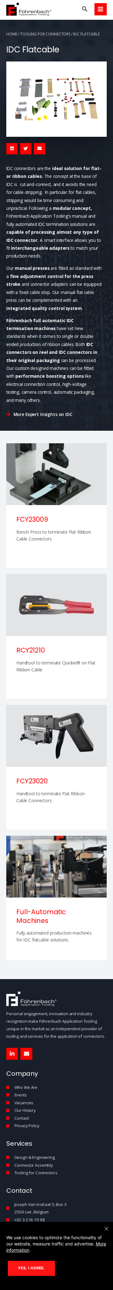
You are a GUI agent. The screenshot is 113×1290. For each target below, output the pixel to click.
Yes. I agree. (31, 1268)
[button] (84, 9)
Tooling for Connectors (45, 34)
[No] (106, 1228)
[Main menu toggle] (100, 9)
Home (11, 34)
